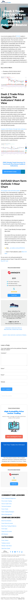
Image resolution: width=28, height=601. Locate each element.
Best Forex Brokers (6, 520)
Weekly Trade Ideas (7, 545)
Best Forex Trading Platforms (9, 526)
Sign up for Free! (14, 465)
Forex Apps (4, 528)
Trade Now (14, 295)
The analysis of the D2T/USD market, (10, 190)
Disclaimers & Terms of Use (10, 598)
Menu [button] (25, 1)
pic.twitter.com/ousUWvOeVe (17, 248)
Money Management (7, 514)
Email (3, 374)
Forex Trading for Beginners (9, 498)
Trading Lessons (6, 543)
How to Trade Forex (7, 503)
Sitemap (18, 597)
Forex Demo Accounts (7, 523)
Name (3, 368)
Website (3, 382)
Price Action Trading (7, 501)
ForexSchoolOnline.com (6, 2)
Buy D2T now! (4, 261)
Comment (4, 353)
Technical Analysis (6, 506)
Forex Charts (5, 509)
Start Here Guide (6, 548)
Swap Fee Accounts (7, 531)
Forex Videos (5, 540)
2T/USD (18, 36)
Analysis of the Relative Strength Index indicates (13, 129)
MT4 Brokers (5, 534)
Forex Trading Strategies (8, 511)
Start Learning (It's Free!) (14, 436)
